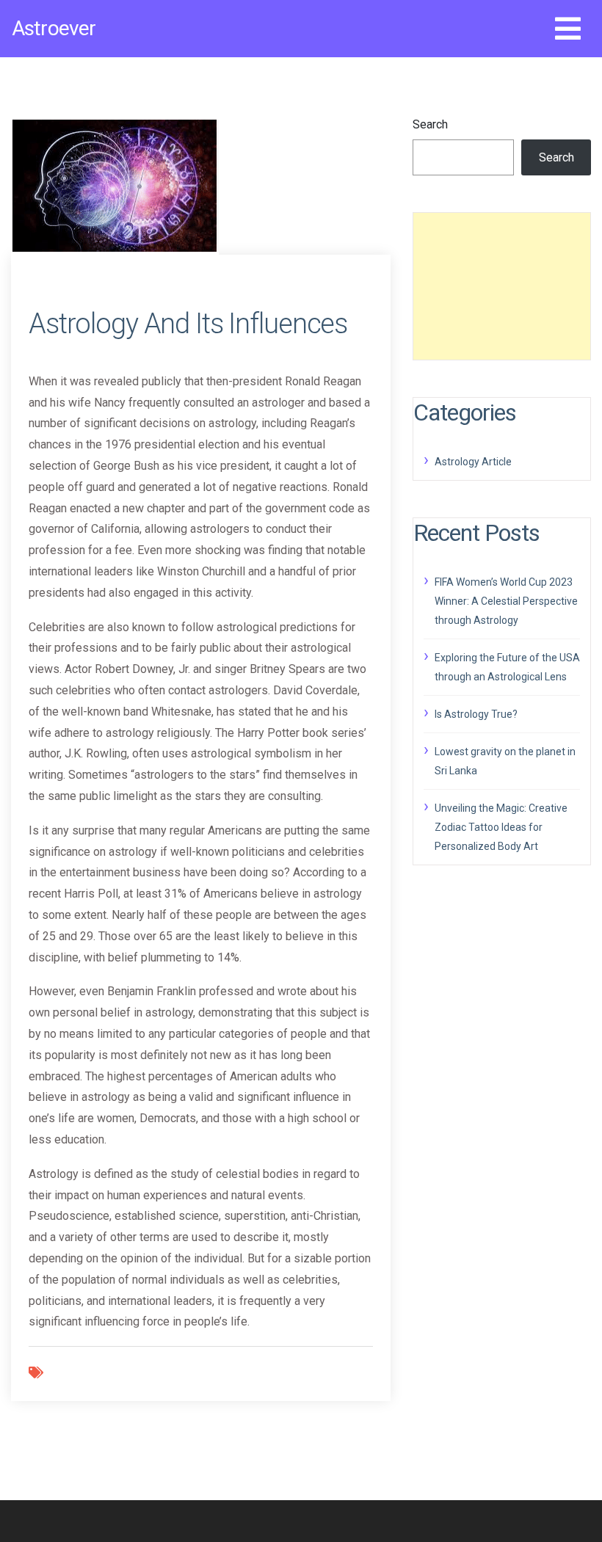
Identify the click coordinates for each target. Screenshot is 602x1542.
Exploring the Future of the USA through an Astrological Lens (507, 667)
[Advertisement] (501, 286)
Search (430, 124)
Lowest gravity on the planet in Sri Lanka (505, 761)
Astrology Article (473, 462)
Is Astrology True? (476, 714)
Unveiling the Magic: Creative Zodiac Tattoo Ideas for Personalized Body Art (501, 827)
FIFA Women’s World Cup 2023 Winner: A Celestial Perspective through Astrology (506, 601)
